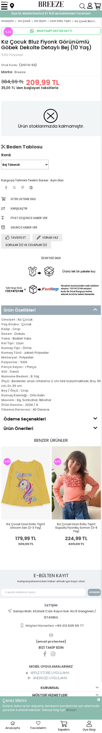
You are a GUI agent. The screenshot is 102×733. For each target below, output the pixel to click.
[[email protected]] (51, 635)
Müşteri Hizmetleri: (55, 625)
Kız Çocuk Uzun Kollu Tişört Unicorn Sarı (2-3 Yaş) (25, 526)
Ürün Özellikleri (20, 310)
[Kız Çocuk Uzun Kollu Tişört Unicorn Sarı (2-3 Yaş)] (26, 482)
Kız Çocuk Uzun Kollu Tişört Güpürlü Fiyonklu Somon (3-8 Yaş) (76, 527)
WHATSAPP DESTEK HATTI (54, 31)
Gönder (94, 592)
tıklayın (71, 710)
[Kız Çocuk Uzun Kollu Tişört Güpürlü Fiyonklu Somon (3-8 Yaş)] (76, 482)
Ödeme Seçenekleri (25, 419)
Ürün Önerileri (18, 428)
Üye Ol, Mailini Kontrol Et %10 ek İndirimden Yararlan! (51, 13)
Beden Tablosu (23, 146)
